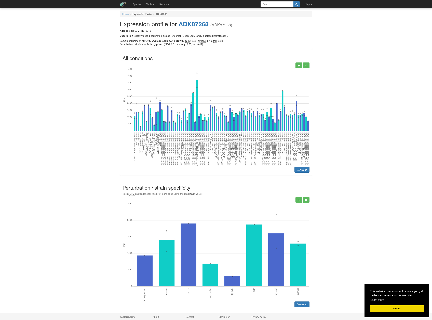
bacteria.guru (127, 316)
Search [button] (163, 4)
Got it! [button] (397, 308)
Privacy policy (258, 316)
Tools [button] (149, 4)
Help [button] (307, 4)
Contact (190, 316)
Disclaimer (224, 316)
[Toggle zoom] (306, 65)
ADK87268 (194, 23)
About (156, 316)
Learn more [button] (377, 299)
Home (125, 14)
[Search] (296, 4)
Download (302, 169)
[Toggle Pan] (298, 65)
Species (137, 4)
